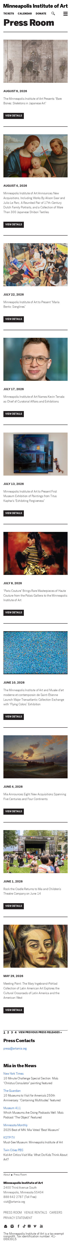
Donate (41, 14)
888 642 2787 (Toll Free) (20, 1197)
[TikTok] (24, 1226)
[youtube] (41, 1226)
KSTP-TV (9, 1138)
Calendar (25, 14)
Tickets (8, 14)
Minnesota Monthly (15, 1125)
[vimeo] (35, 1226)
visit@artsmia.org (14, 1202)
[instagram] (12, 1226)
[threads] (29, 1226)
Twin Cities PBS (13, 1150)
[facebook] (18, 1226)
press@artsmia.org (15, 1048)
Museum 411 (12, 1108)
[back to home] (35, 6)
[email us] (5, 1226)
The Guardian (12, 1091)
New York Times (13, 1074)
